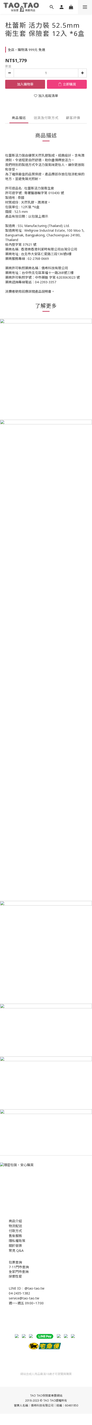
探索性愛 (15, 1276)
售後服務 (15, 1235)
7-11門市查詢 (19, 1267)
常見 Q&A (16, 1250)
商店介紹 (15, 1221)
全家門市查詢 (19, 1271)
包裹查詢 (15, 1262)
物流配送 (15, 1226)
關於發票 (15, 1245)
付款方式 (15, 1231)
